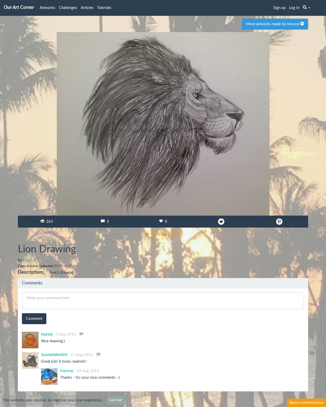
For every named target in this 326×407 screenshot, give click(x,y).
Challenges (68, 8)
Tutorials (104, 8)
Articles (87, 8)
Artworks (47, 8)
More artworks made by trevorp (273, 24)
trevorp (29, 260)
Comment (34, 319)
